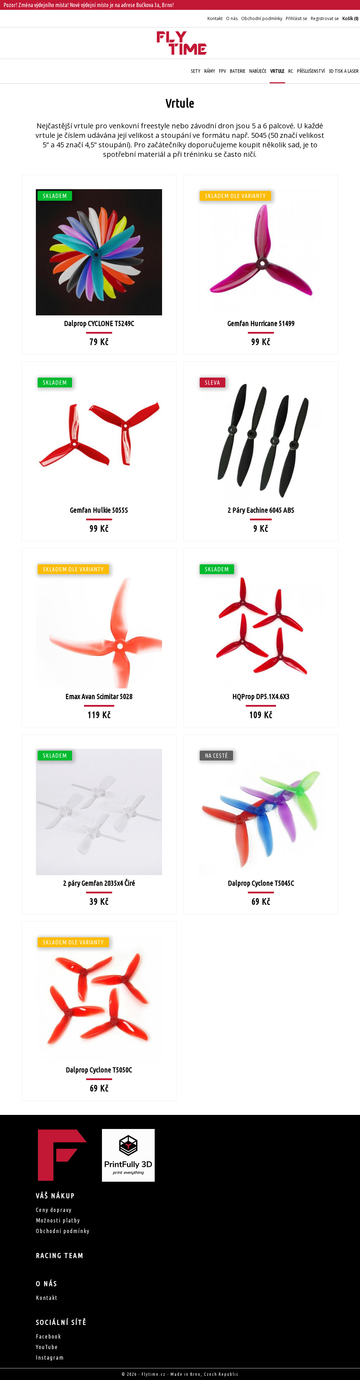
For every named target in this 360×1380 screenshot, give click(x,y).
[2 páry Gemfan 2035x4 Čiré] (99, 734)
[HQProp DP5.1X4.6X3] (261, 548)
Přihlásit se (296, 18)
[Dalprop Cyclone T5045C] (261, 734)
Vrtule (277, 71)
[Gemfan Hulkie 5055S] (99, 361)
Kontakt (215, 18)
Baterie (237, 71)
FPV (222, 71)
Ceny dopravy (54, 1210)
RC (290, 71)
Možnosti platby (58, 1220)
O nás (232, 18)
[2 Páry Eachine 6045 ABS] (261, 361)
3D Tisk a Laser (344, 71)
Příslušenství (311, 71)
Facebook (48, 1336)
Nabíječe (257, 71)
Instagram (50, 1357)
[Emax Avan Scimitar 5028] (99, 548)
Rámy (209, 71)
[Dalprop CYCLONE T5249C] (99, 174)
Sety (195, 71)
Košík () (350, 18)
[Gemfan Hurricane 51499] (261, 174)
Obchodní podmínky (261, 18)
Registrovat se (325, 18)
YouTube (47, 1347)
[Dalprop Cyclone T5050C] (99, 921)
